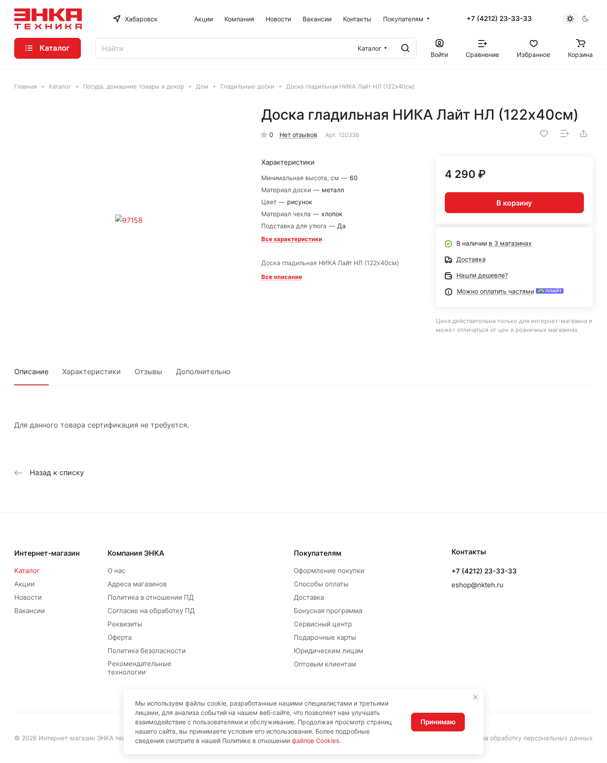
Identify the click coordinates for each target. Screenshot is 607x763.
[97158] (128, 220)
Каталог (27, 570)
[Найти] (405, 48)
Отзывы (148, 371)
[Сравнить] (564, 133)
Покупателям (317, 553)
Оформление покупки (329, 570)
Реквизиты (125, 624)
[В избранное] (544, 133)
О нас (116, 570)
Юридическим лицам (328, 650)
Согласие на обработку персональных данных (522, 738)
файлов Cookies (315, 740)
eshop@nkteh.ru (477, 585)
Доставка (309, 597)
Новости (28, 597)
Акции (24, 584)
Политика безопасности (147, 650)
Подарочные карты (325, 637)
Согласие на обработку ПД (151, 610)
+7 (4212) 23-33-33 (499, 19)
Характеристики (91, 371)
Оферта (120, 637)
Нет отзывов (298, 134)
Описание (31, 371)
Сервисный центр (323, 624)
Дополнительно (203, 371)
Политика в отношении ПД (151, 597)
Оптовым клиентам (325, 664)
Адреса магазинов (137, 584)
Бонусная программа (328, 610)
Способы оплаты (321, 584)
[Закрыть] (475, 697)
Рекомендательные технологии (140, 667)
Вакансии (29, 610)
